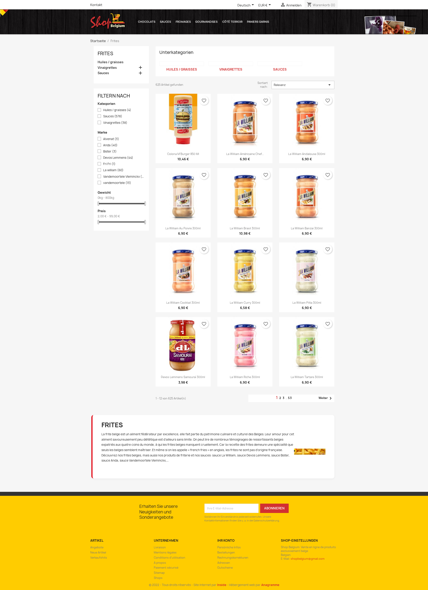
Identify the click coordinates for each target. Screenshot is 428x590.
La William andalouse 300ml (306, 154)
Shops (158, 578)
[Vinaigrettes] (230, 63)
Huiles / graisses (110, 62)
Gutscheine (225, 568)
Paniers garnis (258, 22)
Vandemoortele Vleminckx (123, 177)
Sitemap (159, 573)
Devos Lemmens (118, 158)
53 (290, 398)
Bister (110, 151)
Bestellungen (226, 552)
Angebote (96, 547)
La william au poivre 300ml (183, 228)
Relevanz (303, 84)
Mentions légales (165, 552)
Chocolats (146, 22)
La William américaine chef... (245, 154)
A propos (160, 563)
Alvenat (111, 139)
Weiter (326, 398)
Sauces (165, 22)
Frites (105, 53)
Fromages (183, 22)
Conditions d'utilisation (169, 557)
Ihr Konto (226, 540)
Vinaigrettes (107, 68)
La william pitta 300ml (306, 303)
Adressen (223, 563)
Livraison (160, 547)
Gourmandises (206, 22)
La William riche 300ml (245, 377)
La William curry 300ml (245, 303)
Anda (110, 145)
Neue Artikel (98, 552)
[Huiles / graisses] (181, 63)
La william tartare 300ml (307, 377)
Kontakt (96, 5)
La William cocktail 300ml (183, 303)
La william (113, 170)
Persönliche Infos (229, 547)
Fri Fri (109, 164)
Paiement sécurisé (166, 568)
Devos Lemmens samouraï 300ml (183, 377)
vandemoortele (117, 183)
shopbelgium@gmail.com (308, 559)
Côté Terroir (232, 22)
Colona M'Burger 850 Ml (183, 154)
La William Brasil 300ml (245, 228)
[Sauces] (279, 63)
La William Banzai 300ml (307, 228)
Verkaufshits (98, 557)
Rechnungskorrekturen (232, 557)
